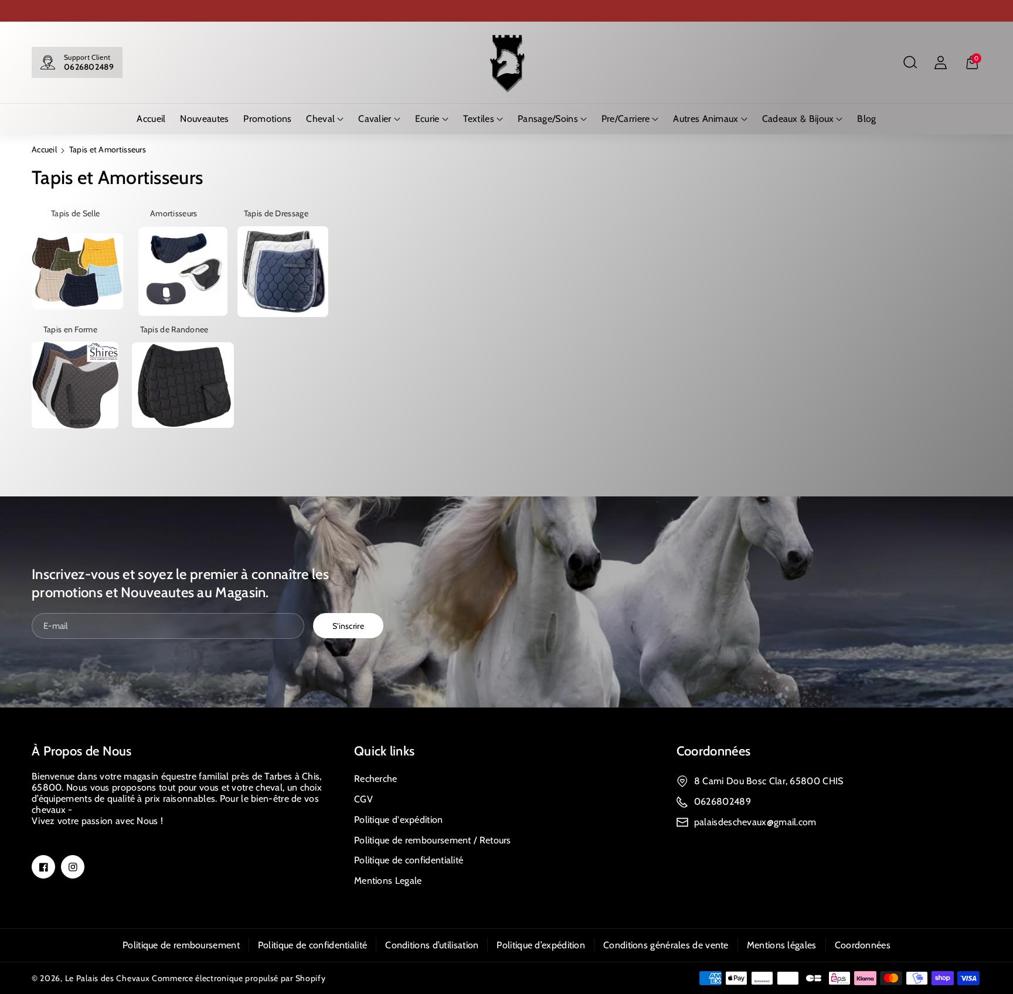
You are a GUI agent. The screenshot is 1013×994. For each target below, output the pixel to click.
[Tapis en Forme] (75, 384)
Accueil (44, 149)
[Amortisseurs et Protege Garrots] (182, 270)
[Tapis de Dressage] (282, 270)
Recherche (375, 778)
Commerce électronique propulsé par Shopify (238, 978)
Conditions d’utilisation (431, 945)
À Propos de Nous (82, 751)
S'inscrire (348, 626)
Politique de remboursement (181, 945)
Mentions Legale (388, 880)
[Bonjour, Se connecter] (940, 63)
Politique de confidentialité (408, 860)
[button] (910, 62)
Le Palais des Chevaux (107, 978)
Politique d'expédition (398, 819)
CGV (363, 799)
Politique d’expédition (541, 945)
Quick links (384, 751)
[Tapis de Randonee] (183, 384)
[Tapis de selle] (77, 270)
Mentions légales (782, 945)
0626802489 (89, 67)
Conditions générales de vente (666, 945)
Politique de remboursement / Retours (432, 840)
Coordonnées (713, 751)
